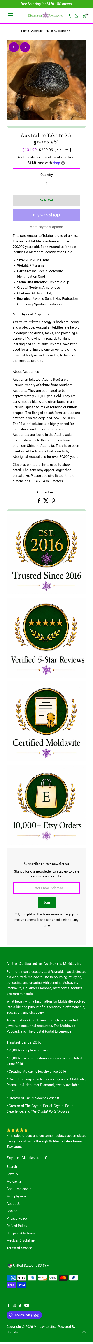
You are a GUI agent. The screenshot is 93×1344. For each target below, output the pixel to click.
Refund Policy (17, 1226)
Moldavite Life (44, 1327)
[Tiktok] (20, 1305)
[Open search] (69, 16)
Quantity (46, 175)
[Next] (25, 47)
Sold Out (46, 200)
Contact (13, 1211)
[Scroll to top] (83, 1331)
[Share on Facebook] (39, 502)
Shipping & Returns (21, 1233)
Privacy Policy (17, 1218)
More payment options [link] (47, 227)
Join (46, 902)
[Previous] (14, 47)
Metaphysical (17, 1196)
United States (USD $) (29, 1265)
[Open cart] (84, 16)
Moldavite (14, 1181)
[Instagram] (14, 1305)
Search (12, 1167)
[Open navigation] (11, 15)
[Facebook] (9, 1305)
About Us (14, 1204)
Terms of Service (19, 1248)
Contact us (45, 492)
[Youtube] (26, 1305)
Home (25, 30)
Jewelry (12, 1174)
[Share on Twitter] (46, 502)
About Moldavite (19, 1189)
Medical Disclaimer (21, 1240)
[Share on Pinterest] (53, 502)
